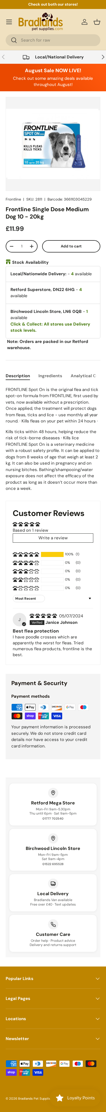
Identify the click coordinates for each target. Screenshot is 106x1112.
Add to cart (71, 246)
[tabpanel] (53, 439)
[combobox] (53, 40)
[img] (44, 616)
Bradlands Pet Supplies (35, 1098)
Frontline (13, 199)
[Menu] (9, 22)
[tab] (18, 376)
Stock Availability (30, 262)
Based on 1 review (30, 530)
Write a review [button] (53, 538)
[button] (97, 22)
